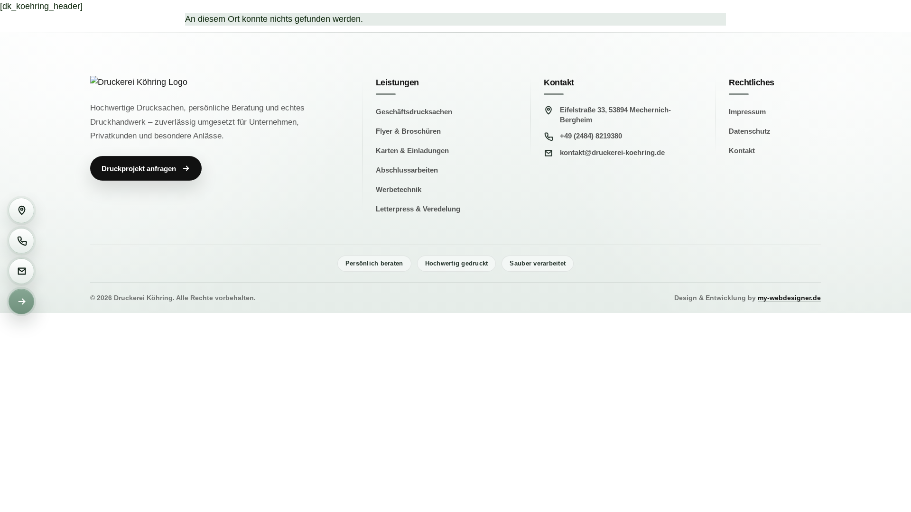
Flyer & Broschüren (408, 131)
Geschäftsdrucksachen (414, 112)
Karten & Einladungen (412, 150)
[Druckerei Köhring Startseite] (182, 82)
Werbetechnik (398, 189)
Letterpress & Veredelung (418, 209)
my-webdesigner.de (789, 298)
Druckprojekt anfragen (139, 169)
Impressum (747, 112)
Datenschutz (750, 131)
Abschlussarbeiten (407, 170)
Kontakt (742, 150)
